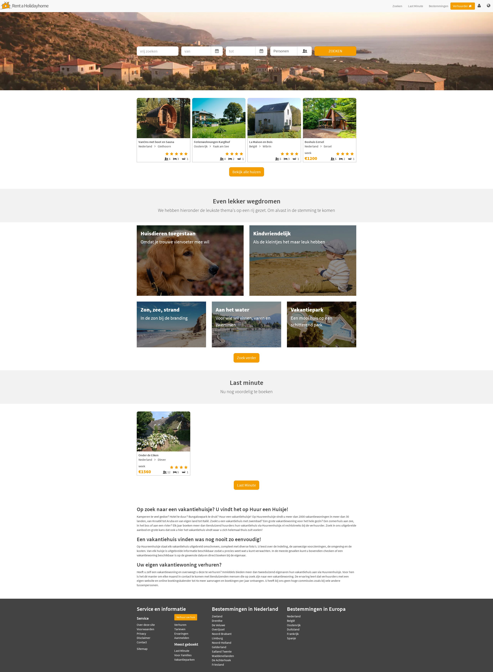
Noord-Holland (221, 642)
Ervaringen (181, 633)
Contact (142, 642)
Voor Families (183, 655)
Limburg (217, 638)
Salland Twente (222, 651)
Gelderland (219, 647)
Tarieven (179, 629)
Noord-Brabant (221, 634)
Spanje (291, 638)
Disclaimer (143, 638)
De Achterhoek (221, 660)
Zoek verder (246, 357)
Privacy (141, 633)
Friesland (218, 664)
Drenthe (217, 621)
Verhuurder (460, 6)
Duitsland (293, 629)
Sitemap (142, 649)
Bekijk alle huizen (246, 171)
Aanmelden (181, 638)
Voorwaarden (145, 629)
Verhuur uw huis (185, 617)
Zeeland (217, 616)
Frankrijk (293, 634)
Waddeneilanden (223, 656)
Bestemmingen (438, 6)
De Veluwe (218, 625)
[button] (479, 6)
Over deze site (146, 625)
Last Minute (415, 6)
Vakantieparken (184, 659)
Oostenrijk (294, 625)
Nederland (294, 616)
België (291, 621)
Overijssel (218, 629)
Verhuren (180, 625)
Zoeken (397, 6)
